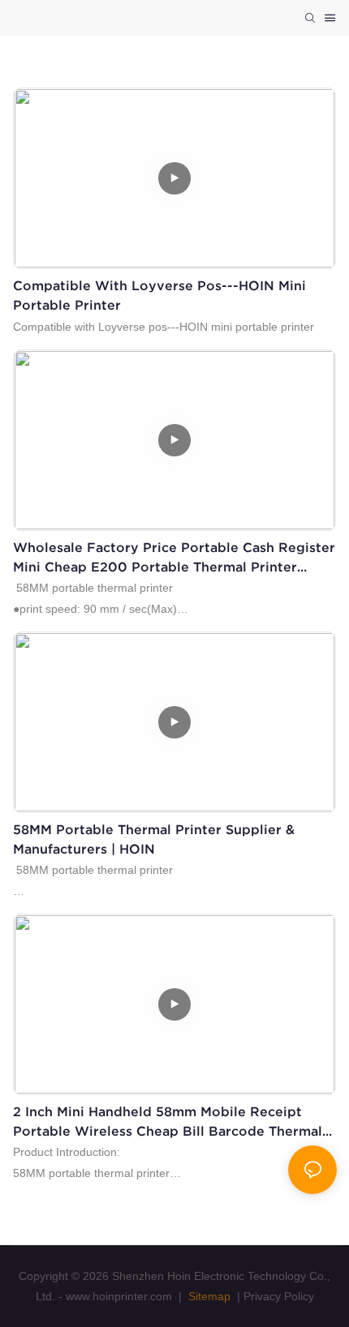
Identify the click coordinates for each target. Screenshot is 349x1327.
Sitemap (208, 1296)
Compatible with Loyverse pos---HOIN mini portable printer (159, 295)
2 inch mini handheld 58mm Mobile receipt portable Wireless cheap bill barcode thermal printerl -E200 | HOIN (167, 1122)
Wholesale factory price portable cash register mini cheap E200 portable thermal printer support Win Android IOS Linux (174, 558)
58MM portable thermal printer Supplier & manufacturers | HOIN (154, 839)
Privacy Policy (278, 1296)
